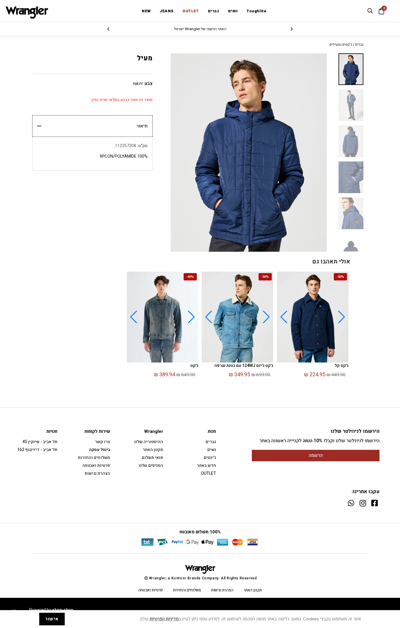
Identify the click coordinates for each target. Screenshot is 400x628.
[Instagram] (363, 503)
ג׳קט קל (341, 365)
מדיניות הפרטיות (164, 619)
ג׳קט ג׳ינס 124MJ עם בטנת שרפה (243, 365)
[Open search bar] (370, 10)
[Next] (109, 29)
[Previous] (291, 29)
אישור (52, 619)
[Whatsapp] (351, 503)
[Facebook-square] (374, 503)
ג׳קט (194, 365)
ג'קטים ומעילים (340, 44)
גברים (359, 44)
